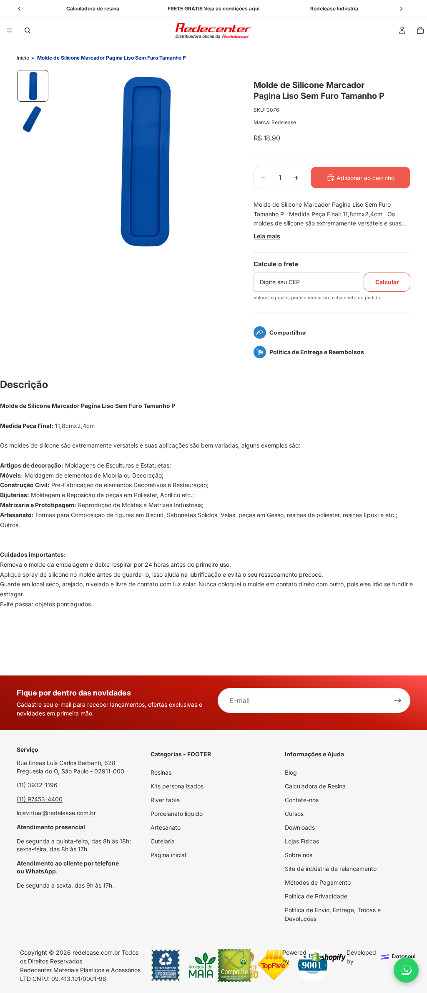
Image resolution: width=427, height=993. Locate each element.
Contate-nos (302, 799)
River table (165, 799)
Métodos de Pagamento (318, 882)
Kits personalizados (177, 786)
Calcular (387, 281)
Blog (291, 772)
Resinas (161, 772)
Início (23, 58)
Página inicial (168, 854)
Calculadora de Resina (315, 786)
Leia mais (267, 236)
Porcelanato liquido (177, 813)
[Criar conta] (398, 700)
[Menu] (9, 30)
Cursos (294, 813)
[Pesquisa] (27, 30)
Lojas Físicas (302, 841)
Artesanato (166, 827)
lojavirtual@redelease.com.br (56, 812)
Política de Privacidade (316, 896)
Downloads (300, 827)
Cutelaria (163, 841)
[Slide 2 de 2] (33, 119)
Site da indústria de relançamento (331, 868)
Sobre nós (298, 854)
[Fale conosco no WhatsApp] (406, 970)
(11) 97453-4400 (40, 799)
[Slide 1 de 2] (33, 86)
